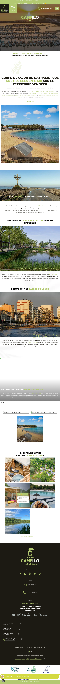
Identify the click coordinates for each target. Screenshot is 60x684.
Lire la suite (7, 413)
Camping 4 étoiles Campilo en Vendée (42, 91)
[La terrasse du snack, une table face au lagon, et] (42, 495)
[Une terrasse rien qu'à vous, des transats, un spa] (17, 470)
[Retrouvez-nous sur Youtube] (30, 574)
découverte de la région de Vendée (25, 95)
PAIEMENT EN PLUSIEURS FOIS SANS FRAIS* (26, 0)
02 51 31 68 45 (46, 8)
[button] (25, 159)
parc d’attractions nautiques (45, 93)
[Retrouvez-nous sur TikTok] (35, 574)
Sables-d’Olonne (32, 342)
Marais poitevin (36, 393)
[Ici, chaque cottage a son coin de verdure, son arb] (42, 470)
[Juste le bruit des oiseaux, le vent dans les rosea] (17, 521)
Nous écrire (32, 585)
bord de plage (32, 93)
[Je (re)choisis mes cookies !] (3, 680)
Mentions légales (20, 659)
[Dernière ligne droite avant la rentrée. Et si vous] (17, 495)
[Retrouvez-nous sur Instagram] (25, 574)
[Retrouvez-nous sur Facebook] (20, 574)
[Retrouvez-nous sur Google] (40, 574)
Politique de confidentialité (33, 659)
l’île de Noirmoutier (44, 206)
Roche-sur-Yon (53, 274)
